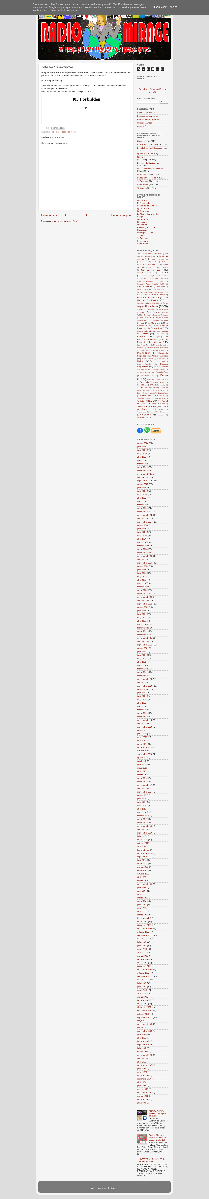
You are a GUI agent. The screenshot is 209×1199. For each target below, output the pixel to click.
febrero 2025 (143, 505)
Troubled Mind (154, 412)
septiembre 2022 (144, 604)
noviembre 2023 (144, 556)
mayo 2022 (142, 617)
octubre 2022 (143, 600)
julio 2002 (141, 983)
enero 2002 (142, 1004)
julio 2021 (141, 652)
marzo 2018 (142, 775)
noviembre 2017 (144, 785)
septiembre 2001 (144, 1017)
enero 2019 (142, 744)
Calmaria (141, 141)
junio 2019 (142, 734)
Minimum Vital (152, 348)
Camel (145, 276)
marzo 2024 (142, 542)
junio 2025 (142, 491)
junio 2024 (142, 532)
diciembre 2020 (144, 676)
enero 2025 (142, 508)
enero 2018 (142, 778)
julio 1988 (141, 1103)
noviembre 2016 (144, 826)
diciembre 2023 (144, 553)
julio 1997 (141, 1069)
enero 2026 (142, 467)
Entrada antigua (121, 215)
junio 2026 (142, 450)
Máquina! (156, 345)
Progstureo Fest (147, 376)
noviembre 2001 (144, 1011)
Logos (158, 337)
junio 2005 (142, 891)
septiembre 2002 (144, 976)
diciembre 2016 (144, 823)
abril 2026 (141, 457)
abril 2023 (141, 580)
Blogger (113, 1188)
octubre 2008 (143, 874)
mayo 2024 (142, 535)
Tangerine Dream (143, 398)
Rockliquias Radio (145, 233)
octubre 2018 (143, 751)
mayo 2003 (142, 949)
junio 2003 (142, 946)
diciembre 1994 (144, 1079)
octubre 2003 (143, 932)
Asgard (150, 267)
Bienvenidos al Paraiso (151, 270)
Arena (147, 264)
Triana (161, 409)
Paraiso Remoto (161, 367)
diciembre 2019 (144, 717)
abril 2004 (141, 911)
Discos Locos (158, 289)
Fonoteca (55, 132)
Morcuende (144, 350)
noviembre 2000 (144, 1024)
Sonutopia (155, 390)
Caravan (143, 278)
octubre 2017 (143, 788)
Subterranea (143, 185)
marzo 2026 (142, 460)
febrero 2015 (143, 850)
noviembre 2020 (144, 679)
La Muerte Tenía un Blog (148, 214)
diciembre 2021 (144, 635)
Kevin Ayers (156, 320)
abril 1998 (141, 1062)
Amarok (153, 259)
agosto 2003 (142, 939)
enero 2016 (142, 840)
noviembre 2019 (144, 720)
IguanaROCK (143, 154)
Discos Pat (142, 200)
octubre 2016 (143, 829)
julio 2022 (141, 611)
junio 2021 (142, 655)
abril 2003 (141, 952)
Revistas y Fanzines (146, 227)
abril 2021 (141, 662)
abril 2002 (141, 993)
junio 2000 (142, 1034)
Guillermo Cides (152, 309)
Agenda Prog (143, 126)
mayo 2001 (142, 1021)
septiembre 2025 (144, 481)
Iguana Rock (146, 312)
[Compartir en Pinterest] (63, 128)
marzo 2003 (142, 956)
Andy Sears (144, 262)
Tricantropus (141, 412)
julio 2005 (141, 887)
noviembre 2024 (144, 515)
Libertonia (141, 157)
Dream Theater (147, 292)
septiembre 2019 (144, 727)
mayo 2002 (142, 990)
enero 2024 (142, 549)
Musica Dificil (144, 353)
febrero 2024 (143, 546)
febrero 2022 (143, 628)
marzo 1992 (142, 1089)
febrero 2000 (143, 1041)
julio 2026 (141, 447)
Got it (173, 7)
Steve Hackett (150, 393)
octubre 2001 (143, 1014)
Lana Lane (150, 331)
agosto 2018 (142, 758)
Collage (161, 281)
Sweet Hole (161, 396)
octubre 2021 (143, 641)
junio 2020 (142, 696)
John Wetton (147, 315)
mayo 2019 (142, 737)
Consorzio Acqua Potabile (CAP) (150, 284)
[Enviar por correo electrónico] (52, 128)
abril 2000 (141, 1038)
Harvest (165, 309)
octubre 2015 (143, 843)
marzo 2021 (142, 665)
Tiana (153, 404)
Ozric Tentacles (144, 364)
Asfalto (142, 267)
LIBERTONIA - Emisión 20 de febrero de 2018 (152, 1160)
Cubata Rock (143, 287)
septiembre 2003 (144, 935)
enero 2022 (142, 631)
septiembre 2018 (144, 754)
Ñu (151, 361)
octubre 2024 (143, 518)
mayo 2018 (142, 768)
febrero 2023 (143, 587)
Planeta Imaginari (159, 369)
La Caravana (143, 211)
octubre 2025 (143, 477)
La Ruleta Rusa (155, 328)
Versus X (161, 415)
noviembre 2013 (144, 853)
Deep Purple (160, 287)
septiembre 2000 (144, 1031)
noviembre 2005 (144, 884)
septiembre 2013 (144, 857)
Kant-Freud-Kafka (146, 318)
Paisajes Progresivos (147, 178)
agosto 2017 (142, 795)
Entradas (155, 300)
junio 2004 (142, 905)
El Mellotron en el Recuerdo (149, 148)
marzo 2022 (142, 624)
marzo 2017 (142, 812)
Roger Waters (160, 382)
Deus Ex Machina (143, 289)
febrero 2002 (143, 1000)
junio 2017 (142, 802)
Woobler (140, 417)
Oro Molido (142, 225)
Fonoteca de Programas (148, 119)
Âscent (165, 265)
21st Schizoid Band (144, 254)
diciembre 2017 (144, 782)
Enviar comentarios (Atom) (66, 221)
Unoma (165, 412)
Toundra (162, 404)
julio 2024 (141, 529)
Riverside (150, 379)
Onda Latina (142, 219)
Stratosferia (142, 241)
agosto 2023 (142, 566)
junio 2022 (142, 614)
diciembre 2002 (144, 966)
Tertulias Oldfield (144, 401)
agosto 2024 (142, 525)
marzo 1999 (142, 1052)
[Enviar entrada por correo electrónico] (47, 128)
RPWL (152, 385)
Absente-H (157, 254)
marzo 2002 (142, 997)
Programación (155, 89)
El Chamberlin (143, 203)
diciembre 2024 (144, 512)
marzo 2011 (142, 867)
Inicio (89, 215)
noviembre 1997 (144, 1065)
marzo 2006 (142, 881)
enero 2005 (142, 901)
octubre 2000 (143, 1028)
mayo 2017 (142, 805)
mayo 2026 (142, 453)
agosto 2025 (142, 484)
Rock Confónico (162, 379)
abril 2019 (141, 741)
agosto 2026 (142, 443)
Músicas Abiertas (160, 356)
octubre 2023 (143, 559)
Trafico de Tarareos (146, 406)
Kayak (158, 318)
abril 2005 (141, 894)
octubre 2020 (143, 682)
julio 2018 (141, 761)
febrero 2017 (143, 816)
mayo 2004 (142, 908)
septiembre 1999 (144, 1045)
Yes (147, 417)
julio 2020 (141, 693)
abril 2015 (141, 846)
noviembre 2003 (144, 928)
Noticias (140, 361)
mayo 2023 (142, 577)
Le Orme (160, 334)
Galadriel (140, 309)
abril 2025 (141, 498)
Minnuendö (164, 348)
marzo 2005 (142, 898)
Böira (154, 273)
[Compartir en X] (57, 128)
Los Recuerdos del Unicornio (150, 169)
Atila (158, 267)
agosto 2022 (142, 607)
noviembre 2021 (144, 638)
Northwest (160, 359)
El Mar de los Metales (147, 144)
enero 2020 (142, 713)
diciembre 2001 (144, 1007)
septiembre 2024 (144, 522)
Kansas (165, 315)
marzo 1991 (142, 1096)
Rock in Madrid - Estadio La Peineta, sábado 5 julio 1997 (157, 1137)
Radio (63, 132)
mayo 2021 (142, 658)
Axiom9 (165, 267)
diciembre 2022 (144, 594)
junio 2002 (142, 987)
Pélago (140, 217)
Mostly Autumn (158, 350)
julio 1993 (141, 1086)
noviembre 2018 (144, 747)
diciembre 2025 (144, 471)
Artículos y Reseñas (146, 113)
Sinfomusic (142, 235)
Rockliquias (142, 230)
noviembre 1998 (144, 1055)
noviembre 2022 (144, 597)
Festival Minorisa (153, 303)
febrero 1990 (143, 1099)
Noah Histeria (147, 359)
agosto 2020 (142, 689)
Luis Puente (141, 345)
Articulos (155, 265)
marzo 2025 (142, 501)
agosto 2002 (142, 980)
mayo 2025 (142, 494)
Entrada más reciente (54, 215)
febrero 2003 (143, 959)
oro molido (160, 361)
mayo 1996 (142, 1072)
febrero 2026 (143, 464)
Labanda (140, 331)
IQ (159, 312)
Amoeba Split (163, 259)
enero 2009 (142, 870)
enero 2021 (142, 672)
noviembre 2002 (144, 969)
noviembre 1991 (144, 1092)
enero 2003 (142, 963)
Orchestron (142, 222)
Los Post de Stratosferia (148, 163)
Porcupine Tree (162, 372)
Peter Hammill (146, 369)
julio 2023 (141, 570)
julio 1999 (141, 1048)
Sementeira (161, 385)
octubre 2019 (143, 723)
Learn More (160, 7)
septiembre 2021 (144, 645)
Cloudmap (149, 281)
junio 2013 (142, 860)
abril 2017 (141, 809)
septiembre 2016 (144, 833)
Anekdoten (155, 262)
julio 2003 (141, 942)
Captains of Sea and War (159, 276)
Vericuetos (71, 132)
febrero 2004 (143, 918)
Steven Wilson (163, 393)
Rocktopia (144, 382)
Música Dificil (143, 174)
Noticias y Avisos (144, 123)
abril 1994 (141, 1082)
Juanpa (157, 315)
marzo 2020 (142, 706)
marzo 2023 (142, 583)
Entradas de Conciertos (147, 116)
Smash (155, 387)
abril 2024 (141, 539)
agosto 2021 (142, 648)
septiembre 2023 (144, 563)
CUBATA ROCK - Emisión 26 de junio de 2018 (157, 1113)
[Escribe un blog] (55, 128)
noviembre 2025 (144, 474)
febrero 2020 (143, 710)
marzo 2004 (142, 915)
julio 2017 (141, 799)
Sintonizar (143, 89)
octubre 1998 (143, 1058)
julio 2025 (141, 488)
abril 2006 (141, 877)
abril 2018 (141, 771)
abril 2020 (141, 703)
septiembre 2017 (144, 792)
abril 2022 (141, 621)
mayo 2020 (142, 699)
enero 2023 (142, 590)
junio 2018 (142, 764)
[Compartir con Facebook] (60, 128)
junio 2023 (142, 573)
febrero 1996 (143, 1075)
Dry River (159, 292)
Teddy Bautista (159, 398)
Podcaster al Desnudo (145, 372)
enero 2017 (142, 819)
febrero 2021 (143, 669)
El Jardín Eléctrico (158, 295)
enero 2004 (142, 922)
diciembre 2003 (144, 925)
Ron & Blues (141, 385)
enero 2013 (142, 863)
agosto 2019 (142, 730)
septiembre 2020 (144, 686)
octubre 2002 (143, 973)
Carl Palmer (153, 278)
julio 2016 (141, 836)
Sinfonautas (142, 181)
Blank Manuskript (143, 273)
